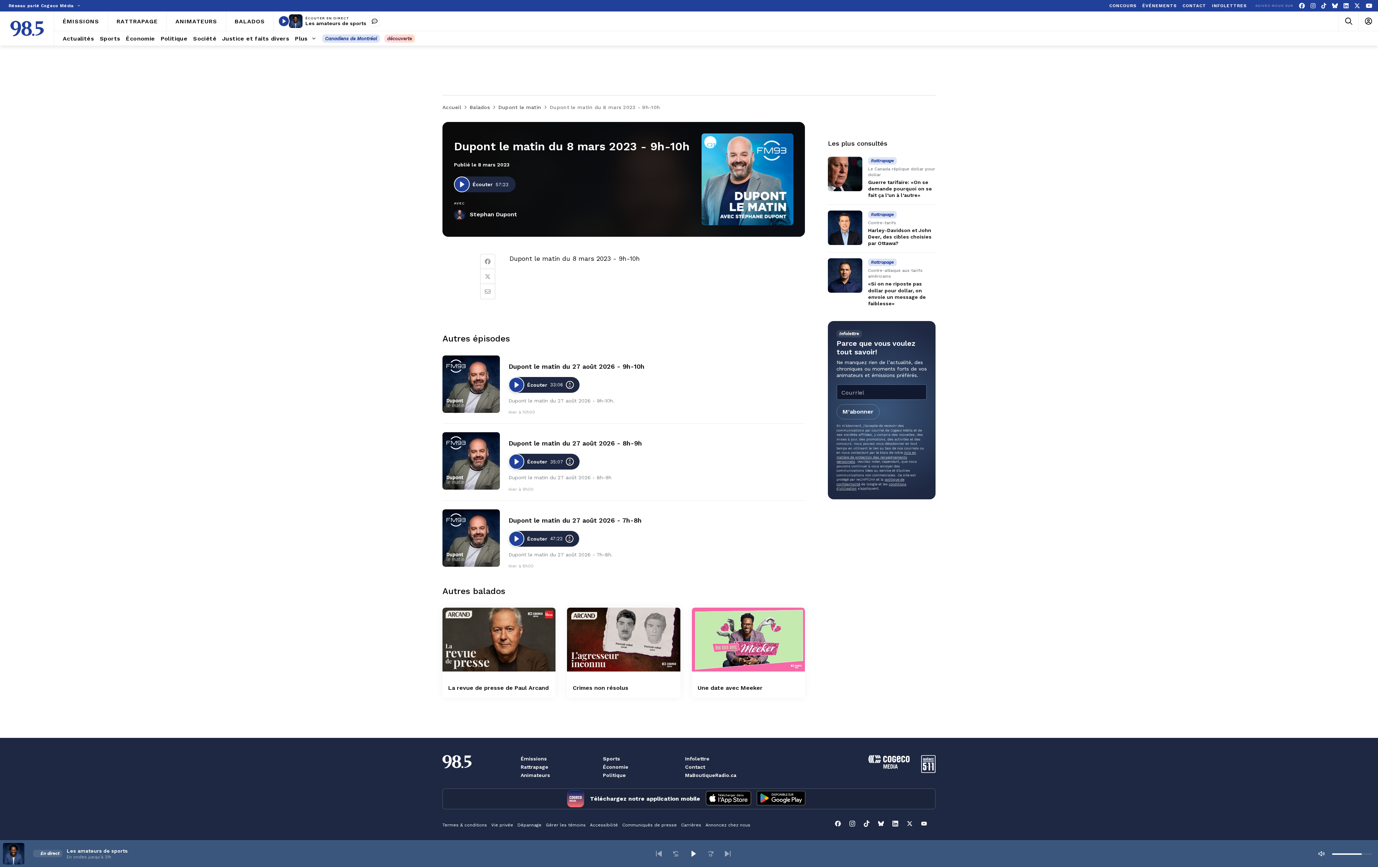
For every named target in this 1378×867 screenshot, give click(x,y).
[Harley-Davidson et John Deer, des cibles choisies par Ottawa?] (845, 228)
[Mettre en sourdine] (1321, 854)
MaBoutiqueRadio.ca (710, 775)
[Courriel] (487, 291)
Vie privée (502, 825)
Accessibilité (604, 825)
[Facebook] (1302, 6)
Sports (611, 759)
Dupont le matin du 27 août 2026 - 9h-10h (576, 366)
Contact (695, 767)
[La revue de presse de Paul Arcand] (499, 639)
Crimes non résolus (600, 687)
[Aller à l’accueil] (27, 28)
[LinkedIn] (1346, 6)
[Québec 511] (928, 771)
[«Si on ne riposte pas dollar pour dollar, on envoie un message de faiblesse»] (845, 275)
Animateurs (535, 775)
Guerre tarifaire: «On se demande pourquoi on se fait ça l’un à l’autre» (900, 188)
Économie (615, 767)
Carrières (691, 825)
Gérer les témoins (566, 825)
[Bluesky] (1335, 6)
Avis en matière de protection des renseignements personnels (876, 457)
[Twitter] (487, 276)
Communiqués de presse (649, 825)
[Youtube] (1369, 6)
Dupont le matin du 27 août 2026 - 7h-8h (575, 520)
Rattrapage (534, 767)
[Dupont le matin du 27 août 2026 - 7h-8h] (471, 538)
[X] (1357, 6)
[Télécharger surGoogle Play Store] (781, 799)
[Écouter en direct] (284, 21)
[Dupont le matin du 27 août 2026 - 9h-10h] (471, 384)
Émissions (534, 759)
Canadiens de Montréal (351, 38)
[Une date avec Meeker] (748, 639)
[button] (659, 854)
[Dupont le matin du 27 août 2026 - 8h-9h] (471, 461)
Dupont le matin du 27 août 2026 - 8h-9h (575, 443)
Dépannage (529, 825)
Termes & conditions (464, 825)
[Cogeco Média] (889, 766)
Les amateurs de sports (335, 23)
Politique (614, 775)
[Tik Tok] (1323, 6)
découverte (399, 38)
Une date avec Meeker (730, 687)
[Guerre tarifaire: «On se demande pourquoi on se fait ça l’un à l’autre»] (845, 174)
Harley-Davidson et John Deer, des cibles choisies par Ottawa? (900, 236)
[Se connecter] (1368, 21)
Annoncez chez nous (728, 825)
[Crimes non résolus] (623, 639)
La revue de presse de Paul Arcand (498, 687)
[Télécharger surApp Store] (728, 799)
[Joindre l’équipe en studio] (374, 21)
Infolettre (697, 759)
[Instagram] (1313, 6)
